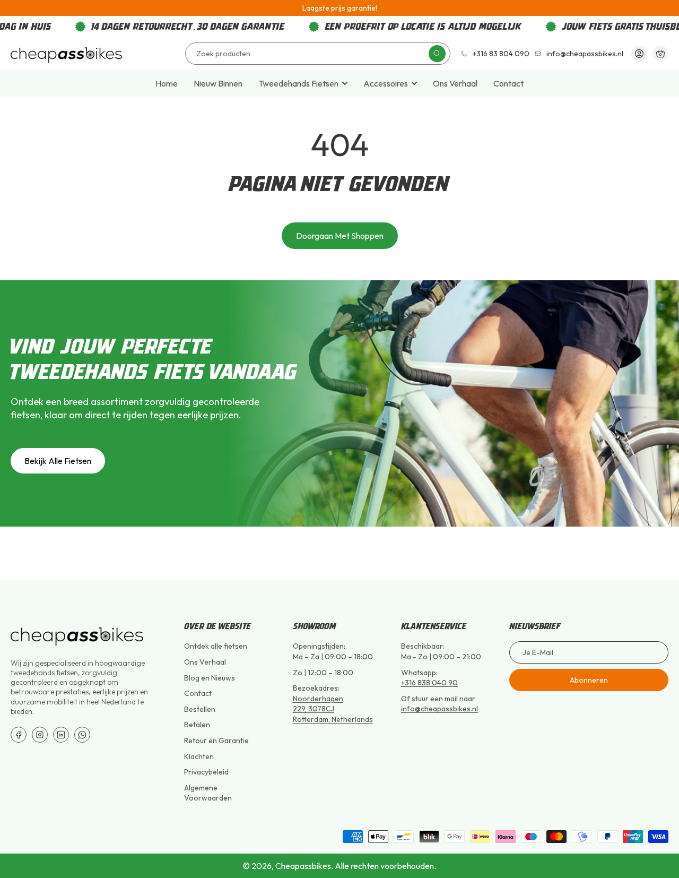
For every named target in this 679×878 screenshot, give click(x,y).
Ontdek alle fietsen (215, 646)
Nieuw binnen (218, 83)
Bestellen (199, 709)
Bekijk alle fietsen (57, 460)
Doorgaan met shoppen (340, 235)
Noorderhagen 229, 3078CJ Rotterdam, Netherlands (333, 709)
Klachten (199, 756)
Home (166, 83)
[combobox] (317, 53)
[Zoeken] (437, 54)
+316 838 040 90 (429, 682)
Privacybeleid (206, 772)
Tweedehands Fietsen (298, 83)
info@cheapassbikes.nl (584, 53)
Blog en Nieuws (209, 678)
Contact (508, 83)
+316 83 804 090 (501, 53)
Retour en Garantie (216, 740)
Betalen (197, 724)
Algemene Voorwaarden (208, 793)
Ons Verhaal (455, 83)
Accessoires (385, 83)
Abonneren (589, 680)
